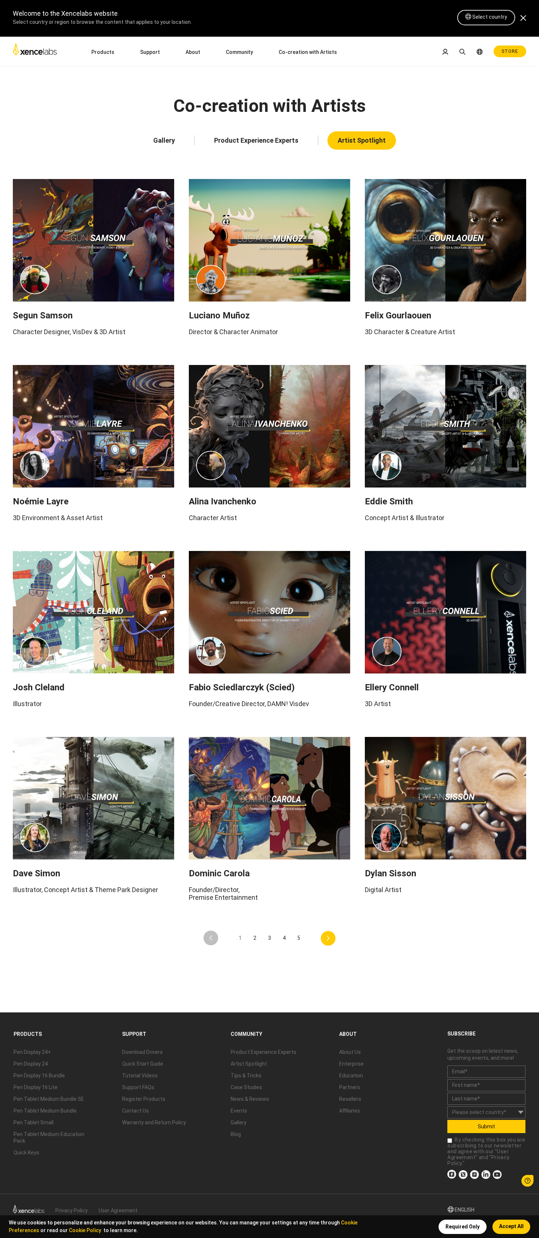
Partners (349, 1087)
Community (239, 52)
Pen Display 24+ (32, 1052)
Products (102, 52)
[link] (35, 51)
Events (239, 1111)
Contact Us (135, 1111)
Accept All (511, 1226)
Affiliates (349, 1111)
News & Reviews (250, 1099)
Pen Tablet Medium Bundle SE (49, 1099)
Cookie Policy (85, 1230)
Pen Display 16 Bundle (39, 1075)
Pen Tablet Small (34, 1122)
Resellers (350, 1099)
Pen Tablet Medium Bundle (45, 1111)
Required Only (462, 1227)
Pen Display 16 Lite (36, 1087)
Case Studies (246, 1087)
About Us (350, 1052)
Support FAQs (138, 1087)
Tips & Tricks (246, 1075)
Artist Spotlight (362, 140)
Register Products (143, 1099)
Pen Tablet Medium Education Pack (49, 1137)
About (193, 52)
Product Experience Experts (256, 140)
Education (351, 1075)
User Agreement (118, 1210)
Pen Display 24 (31, 1064)
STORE (510, 51)
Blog (236, 1134)
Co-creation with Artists (308, 52)
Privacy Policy (71, 1210)
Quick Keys (26, 1152)
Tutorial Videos (140, 1075)
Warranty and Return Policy (154, 1122)
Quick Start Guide (142, 1064)
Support (150, 52)
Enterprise (351, 1064)
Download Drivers (142, 1052)
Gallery (164, 140)
